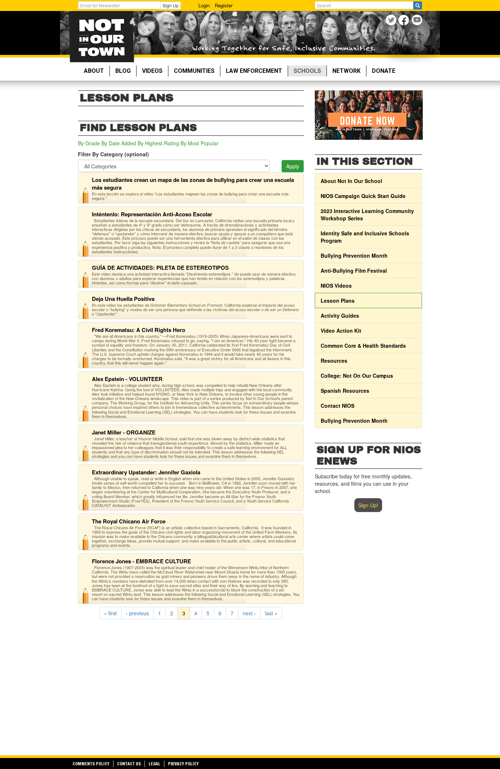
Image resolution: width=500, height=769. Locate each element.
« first (110, 613)
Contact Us (129, 764)
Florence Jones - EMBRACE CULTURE (141, 561)
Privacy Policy (183, 764)
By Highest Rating (158, 143)
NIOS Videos (336, 285)
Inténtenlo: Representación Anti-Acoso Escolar (152, 214)
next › (249, 613)
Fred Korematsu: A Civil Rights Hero (138, 330)
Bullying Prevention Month (354, 255)
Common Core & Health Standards (363, 345)
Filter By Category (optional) (113, 154)
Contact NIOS (337, 405)
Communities (194, 70)
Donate (383, 70)
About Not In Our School (351, 180)
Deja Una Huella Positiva (123, 299)
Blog (123, 70)
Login (204, 5)
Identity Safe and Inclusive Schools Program (365, 236)
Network (346, 70)
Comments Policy (90, 764)
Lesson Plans (338, 300)
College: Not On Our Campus (357, 375)
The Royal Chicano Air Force (128, 521)
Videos (152, 70)
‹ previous (137, 613)
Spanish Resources (345, 390)
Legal (154, 764)
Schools (307, 70)
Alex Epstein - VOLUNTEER (127, 379)
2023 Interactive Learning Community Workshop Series (367, 214)
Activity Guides (340, 315)
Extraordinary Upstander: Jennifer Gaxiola (146, 472)
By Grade (89, 143)
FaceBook (404, 21)
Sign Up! (368, 505)
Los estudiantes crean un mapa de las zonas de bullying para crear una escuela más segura (193, 183)
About (94, 70)
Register (223, 5)
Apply (292, 166)
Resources (334, 360)
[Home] (102, 36)
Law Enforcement (254, 70)
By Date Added (118, 143)
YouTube (417, 21)
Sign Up (171, 5)
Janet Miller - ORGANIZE (124, 432)
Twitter (391, 21)
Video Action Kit (341, 330)
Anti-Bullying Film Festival (354, 270)
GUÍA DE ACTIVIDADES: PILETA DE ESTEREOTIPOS (160, 268)
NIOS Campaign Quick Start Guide (363, 195)
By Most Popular (199, 143)
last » (271, 613)
